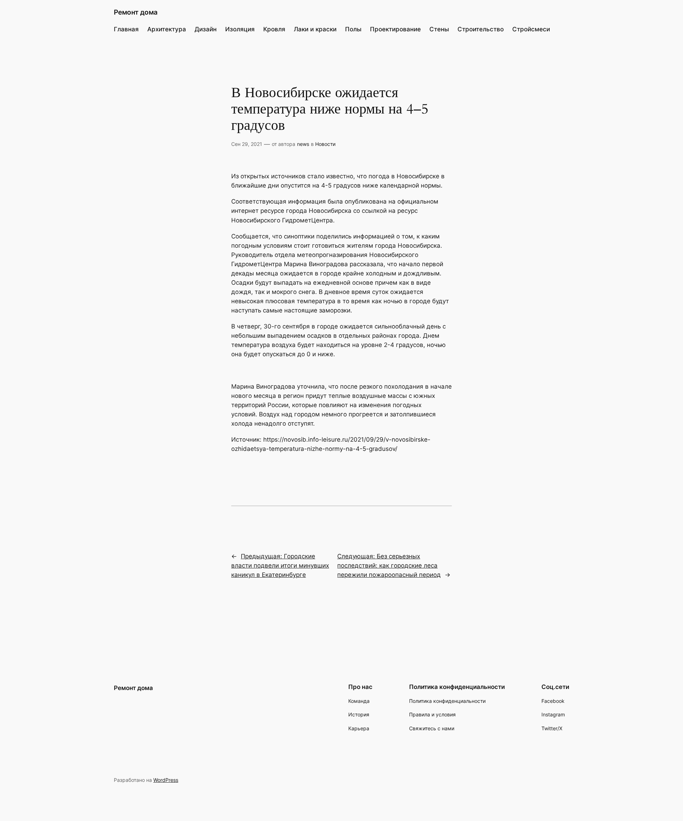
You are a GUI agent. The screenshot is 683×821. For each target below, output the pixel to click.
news (303, 144)
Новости (325, 144)
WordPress (165, 780)
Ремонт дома (136, 12)
